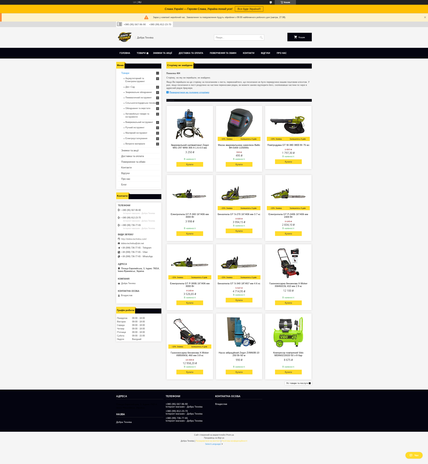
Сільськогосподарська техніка (140, 103)
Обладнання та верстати (137, 108)
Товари (141, 53)
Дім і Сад (130, 87)
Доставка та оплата (191, 53)
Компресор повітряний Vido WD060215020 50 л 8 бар (288, 354)
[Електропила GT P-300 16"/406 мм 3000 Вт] (189, 193)
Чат (416, 455)
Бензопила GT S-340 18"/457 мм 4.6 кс (239, 283)
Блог (124, 184)
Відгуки (265, 53)
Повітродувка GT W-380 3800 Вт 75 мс (288, 145)
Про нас (282, 53)
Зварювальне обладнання (138, 92)
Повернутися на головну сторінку (189, 92)
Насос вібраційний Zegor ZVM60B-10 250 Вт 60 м (239, 354)
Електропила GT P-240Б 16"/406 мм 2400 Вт (288, 215)
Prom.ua (230, 435)
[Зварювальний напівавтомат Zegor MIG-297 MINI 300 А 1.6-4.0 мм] (189, 124)
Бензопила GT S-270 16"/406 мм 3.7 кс (239, 214)
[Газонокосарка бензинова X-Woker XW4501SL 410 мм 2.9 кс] (288, 262)
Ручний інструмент (134, 127)
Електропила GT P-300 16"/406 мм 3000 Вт (190, 215)
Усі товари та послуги (297, 383)
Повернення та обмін (223, 53)
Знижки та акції (162, 53)
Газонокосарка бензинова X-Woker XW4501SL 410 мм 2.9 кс (288, 284)
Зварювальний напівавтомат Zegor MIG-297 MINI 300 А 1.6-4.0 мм (190, 146)
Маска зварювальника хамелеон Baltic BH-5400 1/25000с (239, 146)
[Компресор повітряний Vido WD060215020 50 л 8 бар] (288, 332)
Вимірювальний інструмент (139, 122)
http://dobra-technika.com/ (134, 239)
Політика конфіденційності (234, 441)
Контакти (248, 53)
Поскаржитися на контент (208, 441)
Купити (189, 164)
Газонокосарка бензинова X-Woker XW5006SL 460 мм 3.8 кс (190, 354)
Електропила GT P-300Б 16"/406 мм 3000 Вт (190, 284)
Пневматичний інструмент (138, 97)
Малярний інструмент (136, 133)
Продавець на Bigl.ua (214, 438)
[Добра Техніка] (124, 37)
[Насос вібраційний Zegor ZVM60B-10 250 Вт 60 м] (239, 332)
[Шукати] (261, 37)
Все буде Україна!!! (249, 9)
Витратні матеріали (135, 143)
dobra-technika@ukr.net (132, 243)
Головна (125, 53)
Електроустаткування (136, 138)
